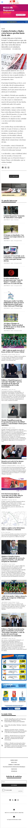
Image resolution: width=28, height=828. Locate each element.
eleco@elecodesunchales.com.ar (14, 819)
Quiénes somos (14, 760)
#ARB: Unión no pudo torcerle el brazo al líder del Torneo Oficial (12, 351)
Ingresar (14, 771)
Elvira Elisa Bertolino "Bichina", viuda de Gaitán (15, 725)
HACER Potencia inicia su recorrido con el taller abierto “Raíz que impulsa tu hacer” (12, 495)
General (3, 28)
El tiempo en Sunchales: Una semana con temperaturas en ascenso (14, 236)
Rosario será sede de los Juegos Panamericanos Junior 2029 (12, 462)
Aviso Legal (14, 762)
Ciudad (9, 389)
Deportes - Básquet (11, 354)
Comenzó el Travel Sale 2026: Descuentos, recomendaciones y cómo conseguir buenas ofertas (14, 258)
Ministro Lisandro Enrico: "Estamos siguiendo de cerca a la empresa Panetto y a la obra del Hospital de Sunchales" (12, 558)
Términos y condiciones (14, 764)
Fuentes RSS (14, 769)
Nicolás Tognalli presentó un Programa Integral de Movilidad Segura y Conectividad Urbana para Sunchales (13, 422)
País (4, 532)
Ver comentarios (14, 176)
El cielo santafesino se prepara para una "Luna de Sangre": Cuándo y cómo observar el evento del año (13, 280)
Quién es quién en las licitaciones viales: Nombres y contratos (13, 528)
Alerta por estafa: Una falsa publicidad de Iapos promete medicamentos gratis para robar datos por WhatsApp (14, 303)
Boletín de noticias (14, 776)
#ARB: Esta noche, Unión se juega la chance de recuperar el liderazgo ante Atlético (14, 597)
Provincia (18, 465)
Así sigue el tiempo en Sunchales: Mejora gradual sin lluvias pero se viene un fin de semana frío (14, 325)
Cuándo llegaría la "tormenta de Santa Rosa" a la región (14, 216)
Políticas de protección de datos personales (14, 766)
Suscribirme (14, 785)
